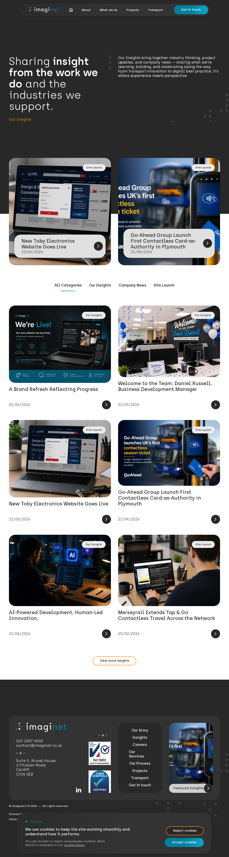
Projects (133, 10)
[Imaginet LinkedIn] (78, 790)
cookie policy (74, 845)
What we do (109, 10)
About (86, 10)
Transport (155, 10)
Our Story (139, 730)
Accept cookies (184, 842)
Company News (132, 285)
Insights (139, 737)
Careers (140, 744)
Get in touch (191, 10)
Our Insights (100, 285)
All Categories (68, 285)
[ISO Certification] (100, 753)
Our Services (136, 754)
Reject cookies (185, 831)
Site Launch (164, 285)
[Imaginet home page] (43, 10)
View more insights (114, 661)
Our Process (140, 763)
